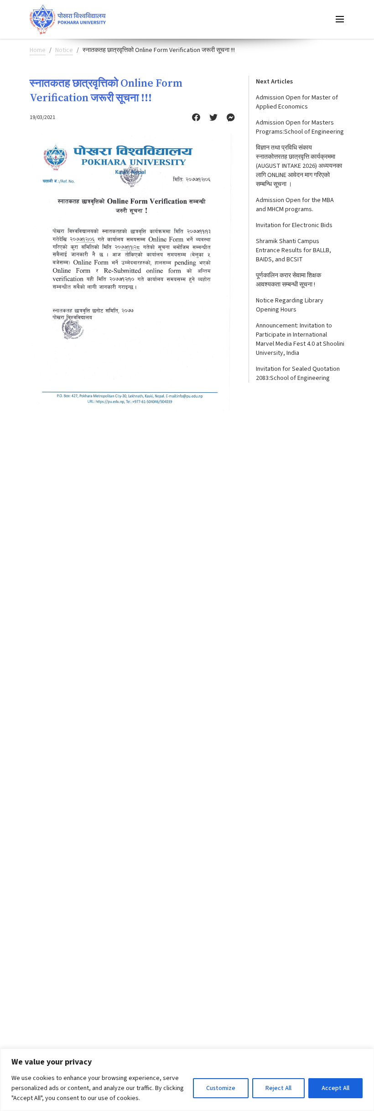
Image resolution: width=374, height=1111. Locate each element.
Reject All (278, 1088)
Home (38, 50)
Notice (64, 50)
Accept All (335, 1088)
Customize (220, 1088)
